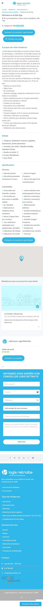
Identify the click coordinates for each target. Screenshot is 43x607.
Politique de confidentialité (12, 551)
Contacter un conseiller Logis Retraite (18, 32)
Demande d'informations (30, 604)
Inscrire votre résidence (11, 487)
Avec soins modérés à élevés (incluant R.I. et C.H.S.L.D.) (22, 515)
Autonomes (7, 501)
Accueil (5, 530)
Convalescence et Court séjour (13, 519)
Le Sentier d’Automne (13, 314)
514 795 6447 (8, 568)
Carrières (6, 537)
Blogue (5, 533)
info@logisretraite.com (12, 573)
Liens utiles (7, 547)
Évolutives (6, 508)
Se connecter (7, 491)
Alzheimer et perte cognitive (12, 512)
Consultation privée (9, 540)
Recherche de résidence (11, 544)
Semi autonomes (8, 505)
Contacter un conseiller (13, 358)
